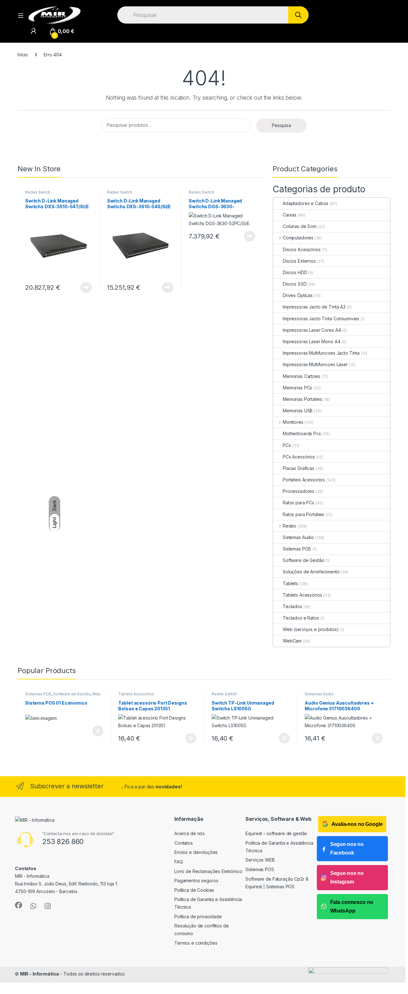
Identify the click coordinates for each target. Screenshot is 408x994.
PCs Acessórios (299, 456)
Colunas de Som (300, 226)
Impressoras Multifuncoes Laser (315, 364)
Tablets (290, 583)
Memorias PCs (297, 387)
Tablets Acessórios (302, 595)
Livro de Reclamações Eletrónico (208, 871)
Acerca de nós (189, 833)
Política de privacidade (198, 916)
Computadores (298, 237)
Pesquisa (281, 125)
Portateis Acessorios (304, 479)
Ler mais (86, 287)
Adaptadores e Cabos (305, 203)
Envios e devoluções (196, 852)
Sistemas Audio (298, 537)
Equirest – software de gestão (276, 833)
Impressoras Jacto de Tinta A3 (314, 306)
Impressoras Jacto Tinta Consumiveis (321, 318)
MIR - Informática (39, 973)
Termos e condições (195, 943)
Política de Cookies (194, 890)
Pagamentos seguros (196, 880)
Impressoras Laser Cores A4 (312, 330)
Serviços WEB (259, 860)
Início (23, 54)
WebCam (292, 640)
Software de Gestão (303, 560)
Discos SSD (295, 284)
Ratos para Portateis (303, 514)
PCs (287, 445)
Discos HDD (295, 272)
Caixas (289, 214)
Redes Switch (37, 192)
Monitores (293, 422)
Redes (289, 526)
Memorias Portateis (302, 399)
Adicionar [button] (93, 731)
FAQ (178, 861)
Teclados (292, 606)
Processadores (298, 491)
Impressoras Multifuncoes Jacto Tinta (321, 353)
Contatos (183, 843)
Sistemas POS (297, 548)
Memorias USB (298, 410)
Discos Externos (299, 261)
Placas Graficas (298, 468)
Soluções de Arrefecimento (311, 571)
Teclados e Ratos (301, 618)
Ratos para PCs (298, 502)
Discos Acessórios (302, 249)
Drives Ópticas (298, 295)
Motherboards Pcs (302, 433)
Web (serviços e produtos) (311, 629)
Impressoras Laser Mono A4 (311, 341)
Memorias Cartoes (301, 376)
